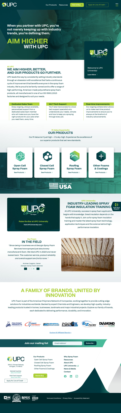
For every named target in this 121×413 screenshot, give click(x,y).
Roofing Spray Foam (42, 365)
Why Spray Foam (71, 356)
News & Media (70, 369)
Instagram (76, 376)
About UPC (68, 362)
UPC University (70, 366)
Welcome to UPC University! (95, 69)
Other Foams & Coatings (44, 368)
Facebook (65, 376)
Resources (63, 5)
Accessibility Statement (81, 398)
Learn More (92, 75)
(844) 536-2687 (16, 377)
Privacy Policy (67, 398)
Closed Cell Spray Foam (44, 362)
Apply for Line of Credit (96, 5)
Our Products (51, 5)
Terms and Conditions (54, 398)
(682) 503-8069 (16, 373)
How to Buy (76, 5)
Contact (67, 372)
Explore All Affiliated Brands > (60, 333)
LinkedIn (71, 376)
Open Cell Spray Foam (43, 359)
